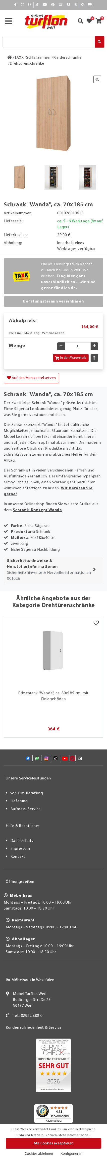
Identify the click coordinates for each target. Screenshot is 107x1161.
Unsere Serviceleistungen (28, 778)
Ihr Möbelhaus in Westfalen (30, 980)
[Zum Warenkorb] (100, 21)
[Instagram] (30, 4)
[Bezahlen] (76, 4)
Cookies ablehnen (39, 1154)
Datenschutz (22, 841)
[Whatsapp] (22, 4)
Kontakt (18, 857)
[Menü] (70, 1107)
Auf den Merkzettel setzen (33, 378)
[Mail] (61, 4)
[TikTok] (37, 4)
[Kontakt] (82, 4)
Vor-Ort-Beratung (26, 793)
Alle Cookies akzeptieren (53, 1143)
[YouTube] (45, 4)
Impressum (20, 849)
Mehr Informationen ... (74, 1135)
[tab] (53, 570)
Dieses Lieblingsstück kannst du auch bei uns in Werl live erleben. (68, 276)
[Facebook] (15, 4)
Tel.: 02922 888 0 (28, 1016)
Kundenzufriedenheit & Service (34, 1028)
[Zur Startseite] (9, 58)
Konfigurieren (71, 1154)
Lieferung (19, 801)
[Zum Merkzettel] (90, 21)
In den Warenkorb (73, 358)
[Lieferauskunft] (90, 4)
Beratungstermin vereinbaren (53, 302)
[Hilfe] (69, 4)
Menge (17, 345)
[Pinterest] (53, 4)
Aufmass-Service (25, 809)
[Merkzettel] (96, 623)
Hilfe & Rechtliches (23, 826)
